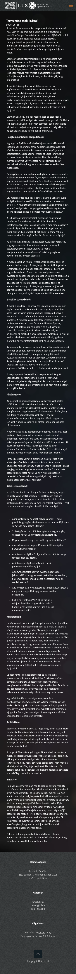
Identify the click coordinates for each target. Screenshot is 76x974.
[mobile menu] (71, 5)
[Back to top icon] (38, 954)
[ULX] (28, 5)
